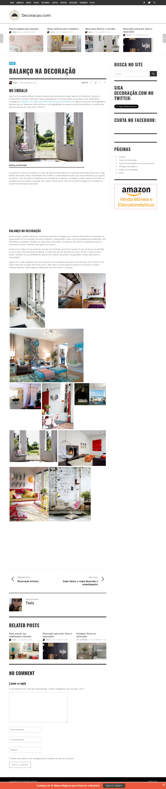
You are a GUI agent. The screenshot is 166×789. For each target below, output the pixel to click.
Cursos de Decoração (128, 160)
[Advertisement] (108, 15)
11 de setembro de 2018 (140, 32)
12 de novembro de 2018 (26, 32)
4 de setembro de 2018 (98, 640)
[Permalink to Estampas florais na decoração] (91, 650)
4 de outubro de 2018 (102, 35)
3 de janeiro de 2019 (24, 640)
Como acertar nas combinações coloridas (20, 635)
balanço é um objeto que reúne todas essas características (46, 101)
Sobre (121, 173)
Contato (122, 157)
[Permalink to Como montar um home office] (140, 43)
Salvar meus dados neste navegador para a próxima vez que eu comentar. (42, 758)
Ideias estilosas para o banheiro (25, 28)
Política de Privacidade (128, 169)
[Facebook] (144, 2)
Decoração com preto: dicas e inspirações (99, 30)
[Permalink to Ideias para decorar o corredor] (64, 43)
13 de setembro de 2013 (28, 82)
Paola (14, 32)
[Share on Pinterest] (104, 82)
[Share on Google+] (100, 82)
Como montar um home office (137, 28)
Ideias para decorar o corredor (62, 28)
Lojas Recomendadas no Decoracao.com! (136, 163)
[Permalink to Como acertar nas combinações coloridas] (24, 650)
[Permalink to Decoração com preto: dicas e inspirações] (102, 45)
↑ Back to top (152, 781)
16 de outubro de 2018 (64, 32)
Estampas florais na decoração (86, 635)
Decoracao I (84, 640)
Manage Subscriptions (128, 166)
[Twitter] (149, 2)
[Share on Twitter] (95, 82)
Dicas (12, 63)
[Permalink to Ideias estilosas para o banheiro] (26, 43)
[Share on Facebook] (91, 82)
